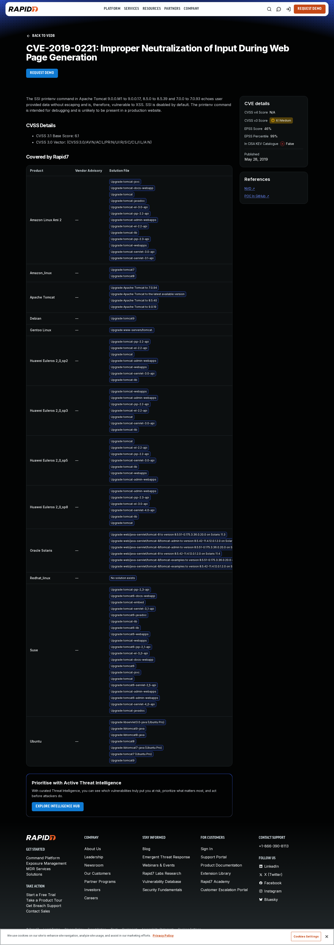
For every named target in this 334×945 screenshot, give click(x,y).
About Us (92, 848)
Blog (146, 848)
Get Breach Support (43, 905)
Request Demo (310, 9)
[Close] (327, 937)
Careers (91, 898)
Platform (112, 9)
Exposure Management (46, 863)
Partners (172, 9)
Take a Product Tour (44, 900)
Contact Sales (38, 911)
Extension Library (216, 873)
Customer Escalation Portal (224, 889)
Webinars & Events (158, 865)
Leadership (93, 857)
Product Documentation (221, 865)
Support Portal (214, 857)
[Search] (269, 9)
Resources (152, 9)
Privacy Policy (163, 935)
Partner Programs (100, 881)
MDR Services (38, 869)
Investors (92, 889)
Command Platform (43, 858)
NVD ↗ (249, 188)
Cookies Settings (306, 936)
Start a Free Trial (40, 894)
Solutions (34, 874)
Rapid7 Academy (215, 881)
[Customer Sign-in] (288, 9)
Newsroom (93, 865)
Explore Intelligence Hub (58, 806)
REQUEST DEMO (42, 73)
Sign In (207, 848)
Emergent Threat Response (166, 857)
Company (191, 9)
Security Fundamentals (162, 889)
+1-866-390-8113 (274, 846)
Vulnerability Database (161, 881)
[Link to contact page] (279, 9)
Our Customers (97, 873)
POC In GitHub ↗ (256, 196)
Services (131, 9)
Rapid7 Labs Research (161, 873)
